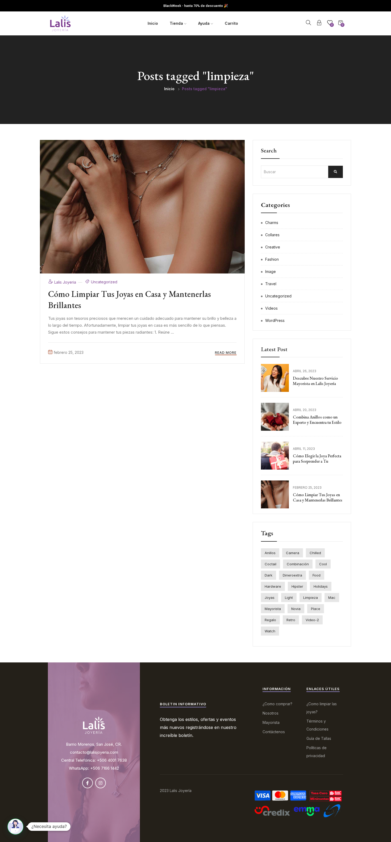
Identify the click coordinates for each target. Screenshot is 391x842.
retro (290, 620)
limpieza (310, 597)
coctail (270, 564)
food (317, 575)
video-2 (312, 620)
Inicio (153, 23)
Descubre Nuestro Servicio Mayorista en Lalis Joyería (315, 381)
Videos (271, 308)
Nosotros (270, 713)
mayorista (273, 609)
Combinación (298, 564)
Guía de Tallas (318, 738)
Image (270, 271)
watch (270, 631)
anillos (270, 553)
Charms (271, 222)
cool (323, 564)
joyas (269, 597)
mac (331, 597)
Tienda (177, 23)
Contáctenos (274, 731)
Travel (270, 283)
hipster (297, 586)
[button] (15, 827)
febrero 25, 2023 (69, 352)
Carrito (231, 23)
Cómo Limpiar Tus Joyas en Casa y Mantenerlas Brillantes (129, 299)
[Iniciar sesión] (319, 23)
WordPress (275, 320)
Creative (272, 247)
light (289, 597)
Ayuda (204, 23)
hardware (273, 586)
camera (292, 553)
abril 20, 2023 (304, 410)
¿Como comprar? (277, 704)
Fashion (272, 259)
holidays (321, 586)
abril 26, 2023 (304, 371)
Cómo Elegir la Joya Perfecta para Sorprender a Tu (317, 458)
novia (296, 609)
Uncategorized (104, 282)
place (315, 609)
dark (268, 575)
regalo (270, 620)
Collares (272, 235)
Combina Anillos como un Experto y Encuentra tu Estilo (317, 419)
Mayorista (271, 722)
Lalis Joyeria (65, 282)
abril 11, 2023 (304, 449)
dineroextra (292, 575)
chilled (315, 553)
